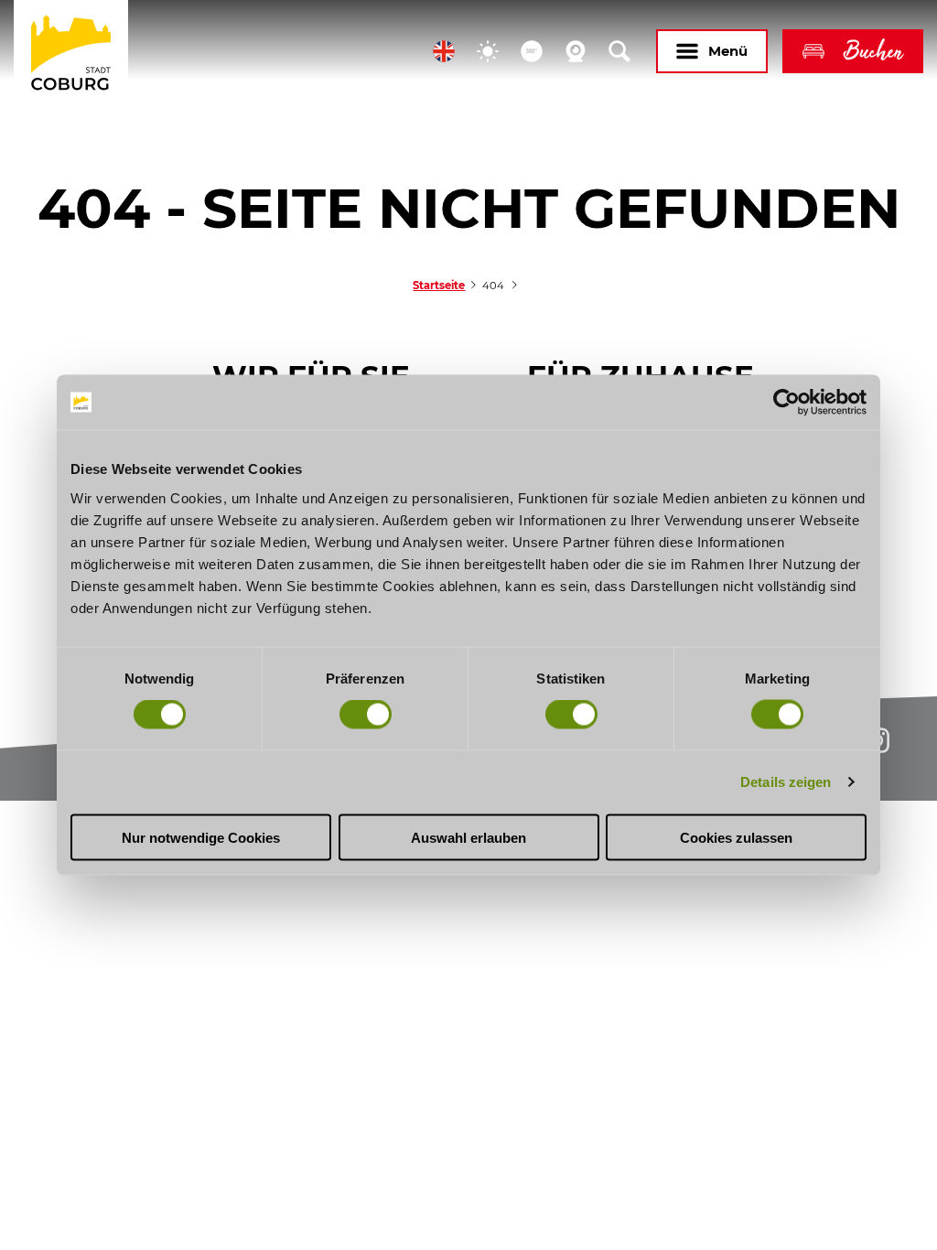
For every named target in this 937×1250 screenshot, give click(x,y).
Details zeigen (785, 782)
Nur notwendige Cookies (201, 837)
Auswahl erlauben (468, 837)
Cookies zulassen (736, 837)
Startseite (439, 285)
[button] (444, 51)
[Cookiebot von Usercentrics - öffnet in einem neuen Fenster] (786, 402)
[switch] (365, 714)
